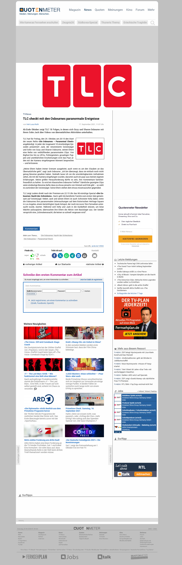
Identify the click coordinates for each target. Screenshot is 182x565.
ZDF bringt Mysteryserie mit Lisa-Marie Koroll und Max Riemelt (134, 353)
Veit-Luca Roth (32, 124)
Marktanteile (83, 537)
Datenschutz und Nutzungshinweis (145, 541)
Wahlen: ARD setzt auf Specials (130, 375)
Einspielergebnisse (126, 539)
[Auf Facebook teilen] (54, 256)
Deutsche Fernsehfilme (138, 550)
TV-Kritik (102, 537)
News (88, 10)
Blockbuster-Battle (125, 541)
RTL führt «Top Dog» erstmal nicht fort (133, 384)
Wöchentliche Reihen (86, 535)
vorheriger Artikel (33, 264)
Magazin (75, 10)
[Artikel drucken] (84, 256)
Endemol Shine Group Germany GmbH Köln (136, 397)
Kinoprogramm (125, 550)
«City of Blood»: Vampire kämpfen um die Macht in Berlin (136, 275)
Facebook (21, 543)
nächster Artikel (94, 264)
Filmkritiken (52, 550)
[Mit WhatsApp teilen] (66, 256)
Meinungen (115, 10)
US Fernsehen (61, 550)
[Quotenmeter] (39, 11)
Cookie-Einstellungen (147, 544)
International (63, 541)
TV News (69, 550)
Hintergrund (42, 535)
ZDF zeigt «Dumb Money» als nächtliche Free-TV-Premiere (134, 379)
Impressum (143, 546)
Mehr (151, 10)
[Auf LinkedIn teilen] (78, 256)
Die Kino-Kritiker (125, 537)
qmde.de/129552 (98, 246)
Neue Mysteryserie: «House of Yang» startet (132, 365)
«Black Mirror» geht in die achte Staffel (132, 285)
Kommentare (31, 228)
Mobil (20, 539)
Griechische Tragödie (135, 22)
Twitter (20, 545)
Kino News (24, 550)
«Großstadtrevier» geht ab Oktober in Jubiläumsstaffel (133, 359)
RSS (19, 535)
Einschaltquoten (78, 550)
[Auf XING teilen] (72, 256)
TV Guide (88, 550)
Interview (41, 539)
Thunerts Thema (110, 22)
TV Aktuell (32, 550)
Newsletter (21, 537)
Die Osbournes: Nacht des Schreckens (56, 235)
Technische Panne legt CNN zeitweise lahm (135, 263)
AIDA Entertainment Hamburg (139, 427)
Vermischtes (63, 537)
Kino (129, 10)
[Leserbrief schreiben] (95, 256)
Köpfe (60, 543)
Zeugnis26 (68, 22)
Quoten (100, 10)
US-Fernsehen (63, 545)
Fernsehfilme (104, 550)
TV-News (61, 535)
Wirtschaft (62, 539)
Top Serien (149, 550)
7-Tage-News (22, 541)
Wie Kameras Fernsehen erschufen (39, 22)
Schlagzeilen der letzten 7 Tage (130, 293)
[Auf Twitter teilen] (60, 256)
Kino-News (123, 535)
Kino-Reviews (103, 539)
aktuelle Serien (114, 550)
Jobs (141, 537)
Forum (140, 10)
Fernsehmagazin (41, 550)
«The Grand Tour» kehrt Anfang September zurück (134, 267)
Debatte (101, 535)
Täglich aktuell (84, 539)
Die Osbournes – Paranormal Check (38, 239)
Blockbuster (95, 550)
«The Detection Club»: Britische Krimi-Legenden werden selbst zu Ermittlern (136, 281)
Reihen (40, 537)
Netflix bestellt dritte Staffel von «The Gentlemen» (132, 289)
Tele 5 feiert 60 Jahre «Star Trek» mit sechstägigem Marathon (132, 370)
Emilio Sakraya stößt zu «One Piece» (132, 271)
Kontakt (142, 539)
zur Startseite (64, 264)
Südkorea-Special (87, 22)
